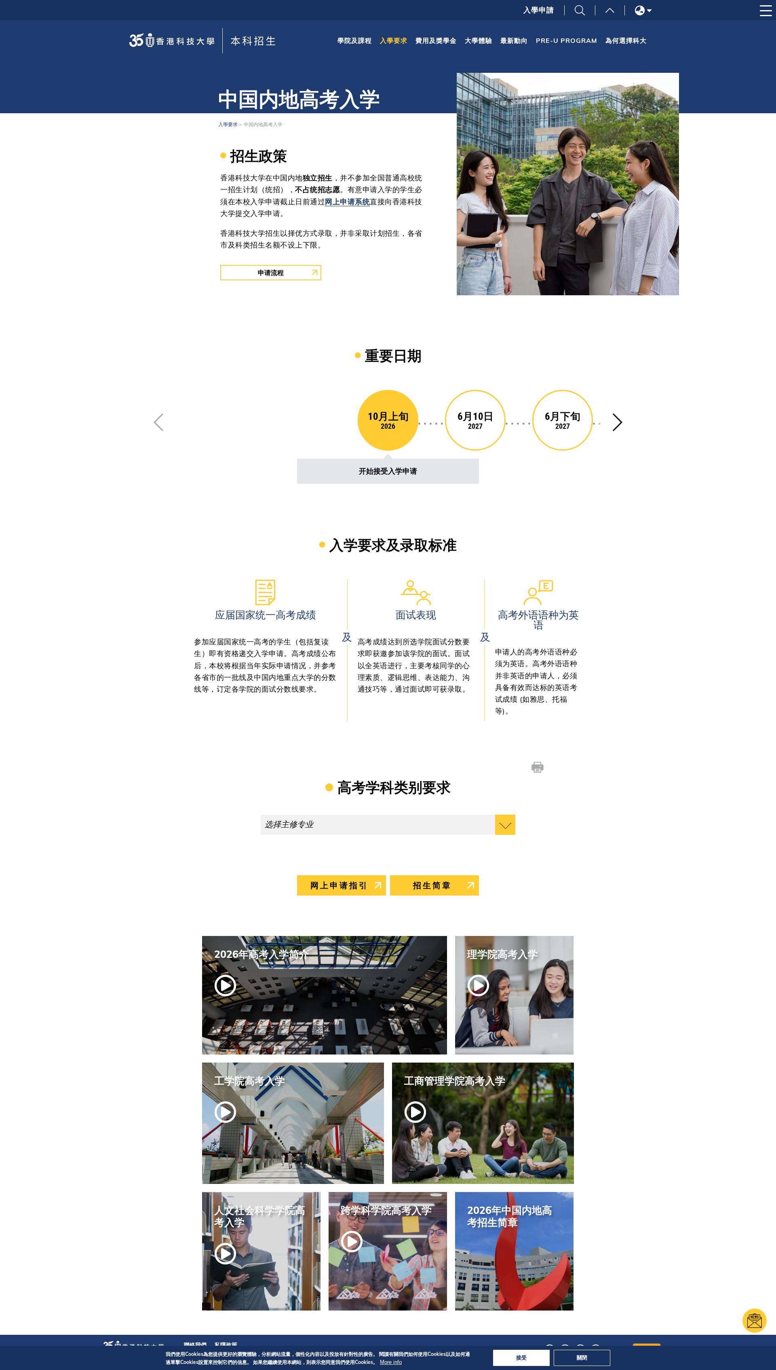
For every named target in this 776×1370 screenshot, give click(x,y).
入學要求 (393, 40)
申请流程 (271, 273)
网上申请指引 (339, 885)
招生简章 (432, 885)
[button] (617, 422)
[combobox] (388, 825)
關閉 (582, 1357)
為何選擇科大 (626, 40)
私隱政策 (226, 1345)
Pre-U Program (566, 40)
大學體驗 (478, 40)
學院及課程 (354, 40)
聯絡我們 (195, 1345)
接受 (521, 1357)
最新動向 (514, 40)
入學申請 (538, 10)
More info (391, 1362)
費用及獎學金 (436, 40)
